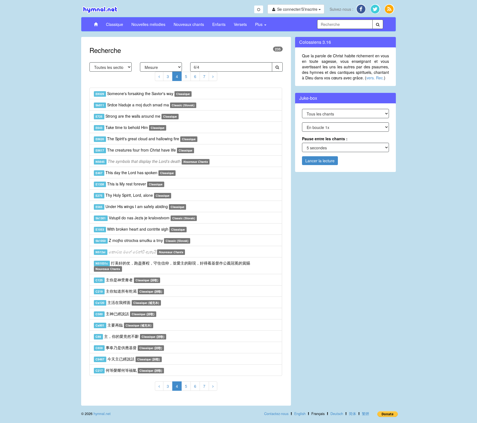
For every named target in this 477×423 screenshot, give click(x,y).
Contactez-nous (276, 413)
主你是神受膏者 (127, 279)
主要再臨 (124, 325)
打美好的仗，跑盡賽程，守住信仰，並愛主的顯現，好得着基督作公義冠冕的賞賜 (173, 265)
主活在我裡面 (127, 302)
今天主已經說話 (128, 359)
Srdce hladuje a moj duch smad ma (145, 104)
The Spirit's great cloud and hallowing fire (146, 138)
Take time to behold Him (130, 127)
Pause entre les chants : (325, 138)
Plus (259, 24)
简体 (352, 413)
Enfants (219, 24)
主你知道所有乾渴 (129, 291)
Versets (240, 24)
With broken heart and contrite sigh (140, 229)
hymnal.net (102, 413)
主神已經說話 (125, 313)
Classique (114, 24)
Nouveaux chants (189, 24)
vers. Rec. (375, 77)
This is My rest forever (129, 184)
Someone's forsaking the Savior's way (143, 93)
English (300, 413)
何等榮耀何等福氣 (129, 370)
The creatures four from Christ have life (144, 150)
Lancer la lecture (320, 160)
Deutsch (336, 413)
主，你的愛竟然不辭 (130, 336)
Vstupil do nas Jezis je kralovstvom (145, 217)
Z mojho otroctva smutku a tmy (142, 240)
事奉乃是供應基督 (129, 347)
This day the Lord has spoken (135, 172)
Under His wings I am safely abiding (140, 206)
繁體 (365, 413)
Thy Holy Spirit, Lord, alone (132, 195)
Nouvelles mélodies (148, 24)
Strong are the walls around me (136, 116)
